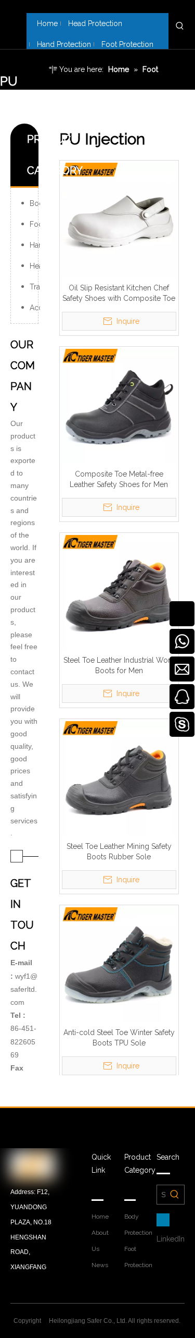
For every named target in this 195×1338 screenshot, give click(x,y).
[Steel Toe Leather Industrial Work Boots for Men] (119, 592)
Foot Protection (35, 224)
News (100, 1265)
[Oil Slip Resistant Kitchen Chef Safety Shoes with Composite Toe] (119, 219)
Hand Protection (35, 245)
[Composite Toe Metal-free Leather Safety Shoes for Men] (119, 406)
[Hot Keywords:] (180, 26)
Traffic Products (35, 287)
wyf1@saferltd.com (23, 989)
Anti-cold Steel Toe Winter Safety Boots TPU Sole (119, 1037)
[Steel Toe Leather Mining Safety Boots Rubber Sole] (119, 778)
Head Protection (35, 266)
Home (100, 1216)
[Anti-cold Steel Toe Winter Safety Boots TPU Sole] (119, 964)
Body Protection (35, 203)
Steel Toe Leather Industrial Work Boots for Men (118, 665)
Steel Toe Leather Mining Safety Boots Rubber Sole (119, 851)
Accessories (35, 307)
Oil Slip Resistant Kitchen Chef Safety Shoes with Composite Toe (118, 293)
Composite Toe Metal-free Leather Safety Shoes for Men (119, 479)
